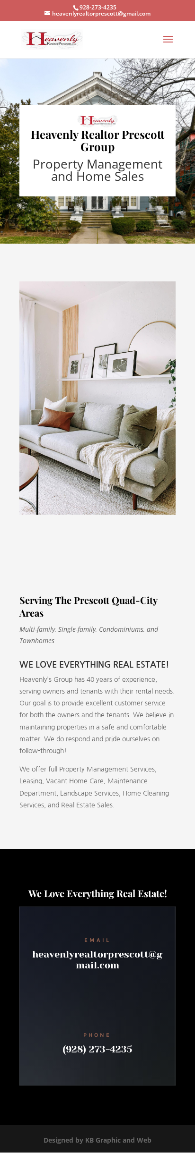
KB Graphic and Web (118, 1140)
